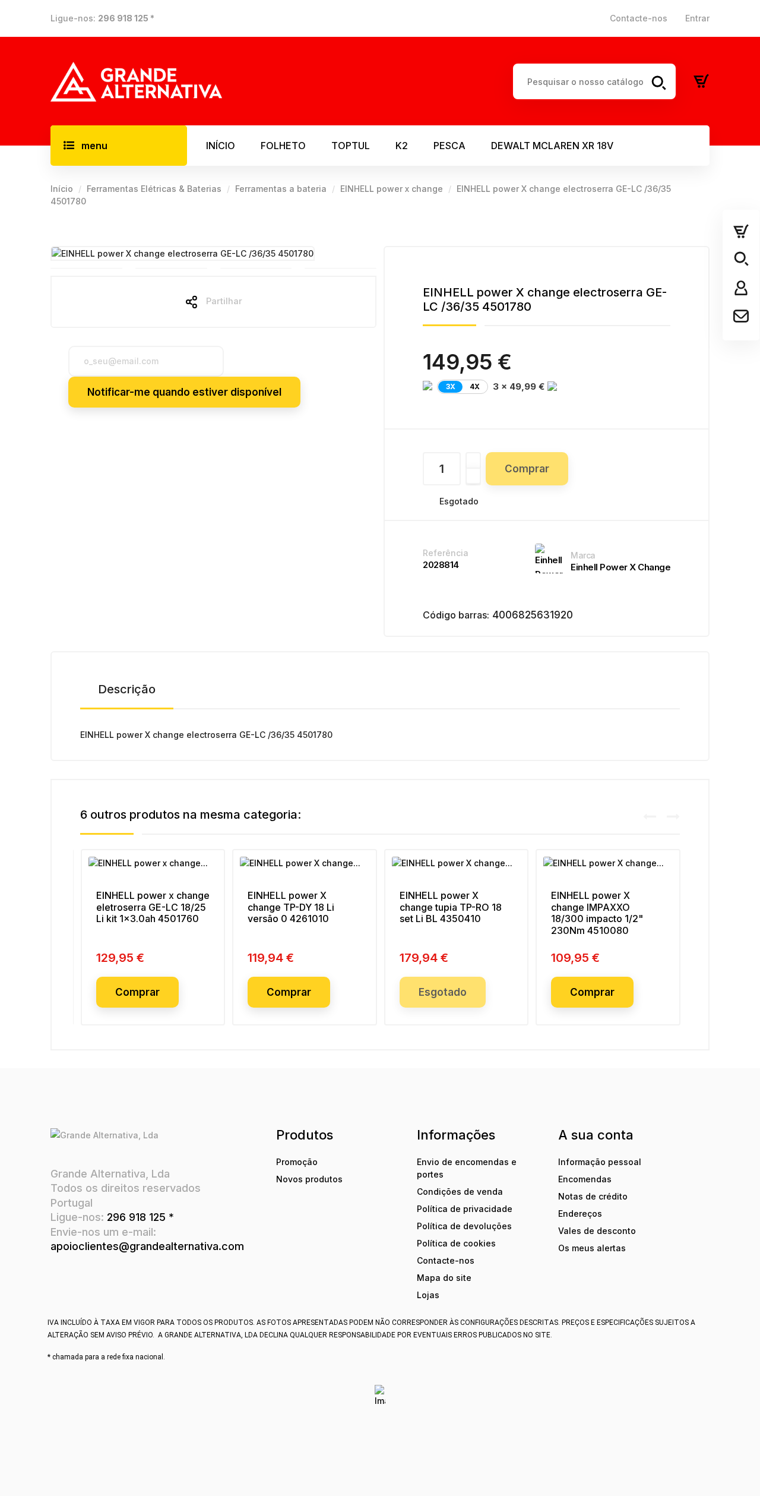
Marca (583, 555)
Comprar (527, 469)
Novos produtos (309, 1179)
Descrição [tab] (127, 689)
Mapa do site (444, 1278)
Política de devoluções (464, 1226)
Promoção (297, 1162)
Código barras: (456, 615)
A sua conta (596, 1134)
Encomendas (585, 1179)
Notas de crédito (593, 1196)
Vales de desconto (597, 1231)
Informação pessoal (599, 1162)
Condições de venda (460, 1191)
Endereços (580, 1213)
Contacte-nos (638, 18)
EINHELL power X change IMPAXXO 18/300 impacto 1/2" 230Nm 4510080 (597, 912)
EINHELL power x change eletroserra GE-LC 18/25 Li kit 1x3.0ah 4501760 (153, 907)
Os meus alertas (592, 1248)
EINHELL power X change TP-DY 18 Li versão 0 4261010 (291, 907)
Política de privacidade (464, 1209)
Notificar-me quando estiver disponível (184, 392)
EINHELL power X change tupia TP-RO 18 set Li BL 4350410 (451, 907)
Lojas (428, 1295)
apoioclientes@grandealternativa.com (147, 1246)
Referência (445, 553)
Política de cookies (456, 1243)
